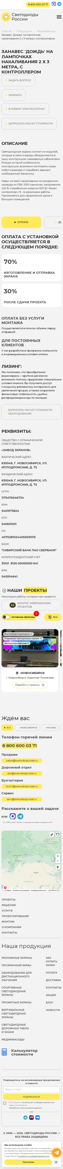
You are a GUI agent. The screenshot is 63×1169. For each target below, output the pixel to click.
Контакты (9, 932)
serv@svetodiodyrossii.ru (22, 799)
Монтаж (8, 921)
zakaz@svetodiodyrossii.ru (22, 760)
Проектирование (15, 916)
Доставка (53, 980)
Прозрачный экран (16, 965)
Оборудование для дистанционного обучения (17, 976)
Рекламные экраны (17, 957)
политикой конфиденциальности (38, 1102)
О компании (11, 927)
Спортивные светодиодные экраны (14, 991)
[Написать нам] (56, 1152)
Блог (49, 1002)
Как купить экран (51, 961)
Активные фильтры (23, 617)
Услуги (7, 910)
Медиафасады (13, 1039)
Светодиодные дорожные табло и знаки (15, 1028)
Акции (51, 995)
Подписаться (31, 1097)
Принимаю (28, 1162)
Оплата (51, 972)
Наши (27, 590)
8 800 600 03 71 (38, 4)
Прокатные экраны (16, 1002)
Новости (53, 1010)
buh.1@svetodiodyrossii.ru (22, 786)
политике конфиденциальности (33, 1156)
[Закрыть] (56, 1162)
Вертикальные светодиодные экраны (14, 1014)
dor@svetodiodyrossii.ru (22, 773)
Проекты (9, 899)
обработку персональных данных (25, 1108)
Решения (9, 905)
